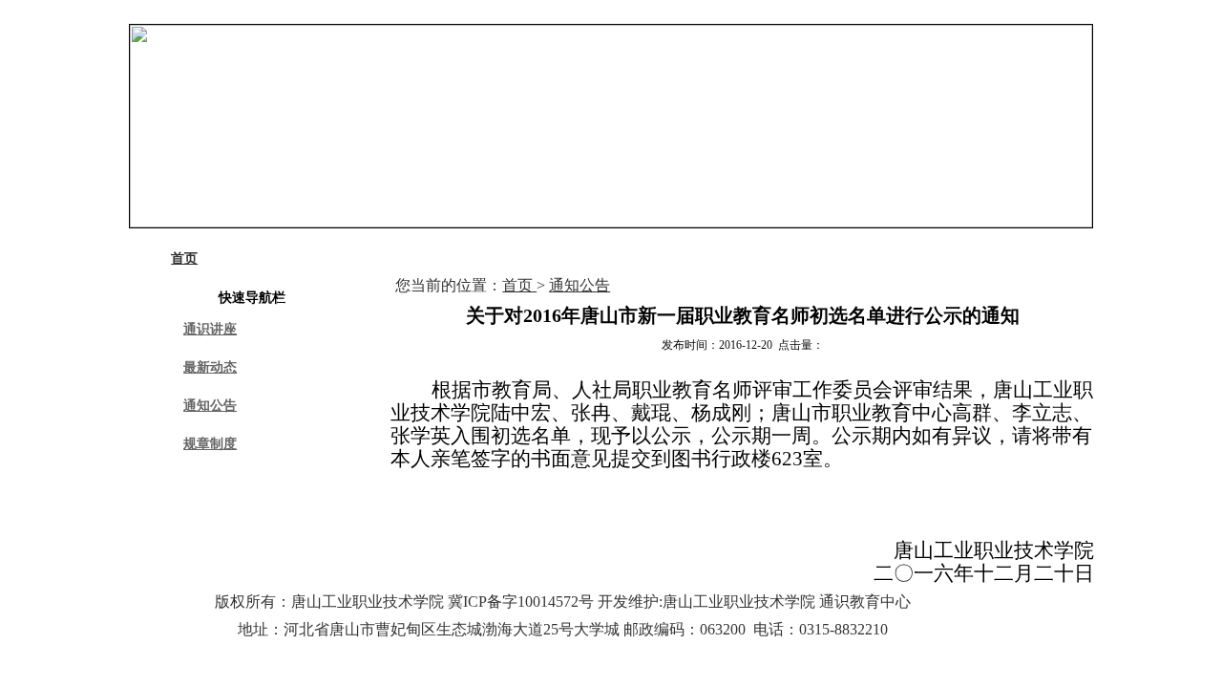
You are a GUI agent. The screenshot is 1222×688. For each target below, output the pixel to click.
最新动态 (210, 367)
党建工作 (702, 258)
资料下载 (916, 258)
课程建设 (381, 258)
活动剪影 (809, 258)
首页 (184, 258)
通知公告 (210, 405)
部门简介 (274, 258)
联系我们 (1023, 258)
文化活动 (489, 258)
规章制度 (210, 444)
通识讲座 (210, 329)
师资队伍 (595, 258)
